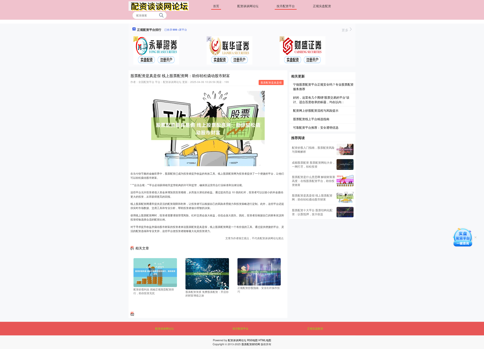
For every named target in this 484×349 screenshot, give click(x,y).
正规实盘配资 (322, 6)
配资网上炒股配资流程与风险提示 (315, 110)
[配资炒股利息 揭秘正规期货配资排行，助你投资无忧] (155, 272)
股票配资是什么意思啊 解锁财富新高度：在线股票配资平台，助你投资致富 (313, 181)
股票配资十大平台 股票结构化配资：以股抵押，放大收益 (312, 212)
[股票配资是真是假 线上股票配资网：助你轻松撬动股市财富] (345, 197)
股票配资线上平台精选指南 (311, 119)
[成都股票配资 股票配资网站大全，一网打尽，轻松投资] (345, 164)
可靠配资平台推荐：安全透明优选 (315, 127)
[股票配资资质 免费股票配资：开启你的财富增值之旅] (207, 273)
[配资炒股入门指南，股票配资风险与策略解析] (345, 149)
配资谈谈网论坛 (247, 6)
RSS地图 (252, 340)
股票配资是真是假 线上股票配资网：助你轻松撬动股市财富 (312, 197)
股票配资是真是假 (271, 82)
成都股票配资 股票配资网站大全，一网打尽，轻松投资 (313, 164)
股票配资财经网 (250, 344)
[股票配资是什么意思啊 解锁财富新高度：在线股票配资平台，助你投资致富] (345, 180)
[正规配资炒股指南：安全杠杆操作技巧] (259, 271)
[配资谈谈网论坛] (159, 6)
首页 (216, 6)
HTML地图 (264, 340)
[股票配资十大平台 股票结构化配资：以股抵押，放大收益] (345, 212)
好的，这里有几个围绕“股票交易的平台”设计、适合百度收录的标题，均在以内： (321, 99)
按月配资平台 (286, 6)
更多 (345, 29)
